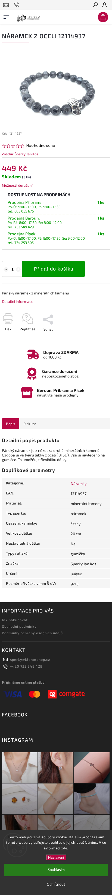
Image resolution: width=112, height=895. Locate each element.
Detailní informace (17, 301)
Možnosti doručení (17, 185)
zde (64, 848)
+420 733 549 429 (26, 666)
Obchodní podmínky (19, 626)
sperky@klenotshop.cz (30, 659)
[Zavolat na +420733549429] (17, 5)
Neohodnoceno (40, 146)
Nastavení (56, 857)
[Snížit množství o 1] (6, 269)
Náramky (78, 483)
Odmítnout (56, 884)
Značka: (20, 154)
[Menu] (6, 16)
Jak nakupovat (15, 620)
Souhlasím (56, 870)
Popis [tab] (10, 423)
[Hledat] (95, 5)
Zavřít (96, 339)
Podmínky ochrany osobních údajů (32, 633)
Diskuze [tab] (29, 423)
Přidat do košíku (53, 269)
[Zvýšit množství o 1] (18, 269)
